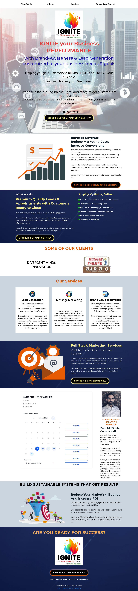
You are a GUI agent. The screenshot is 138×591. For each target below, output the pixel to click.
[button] (29, 403)
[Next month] (53, 418)
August (41, 418)
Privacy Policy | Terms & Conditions (69, 588)
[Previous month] (33, 418)
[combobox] (39, 463)
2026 (46, 418)
